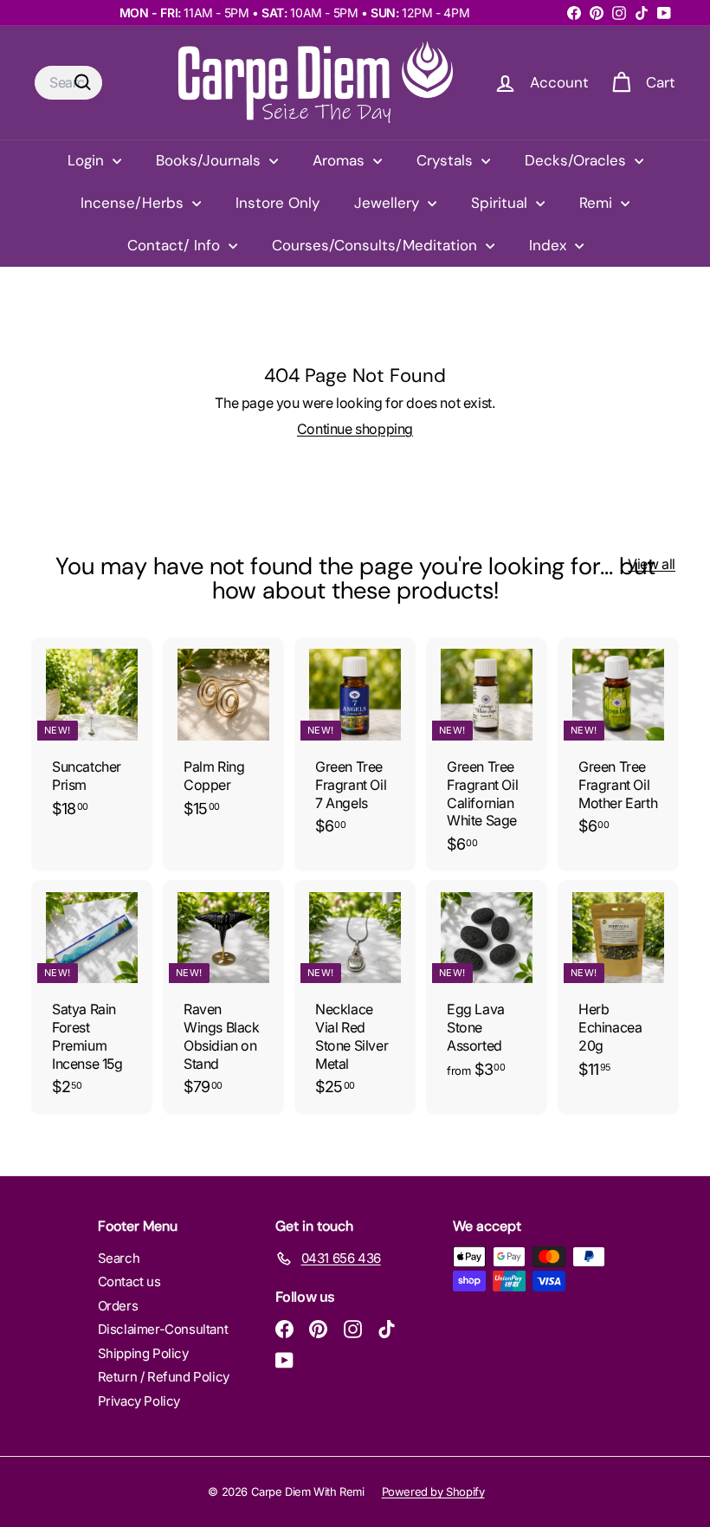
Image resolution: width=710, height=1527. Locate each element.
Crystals (446, 160)
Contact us (129, 1281)
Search (119, 1258)
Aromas (341, 160)
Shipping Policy (143, 1353)
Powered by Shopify (433, 1491)
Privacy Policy (139, 1401)
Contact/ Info (175, 245)
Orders (118, 1305)
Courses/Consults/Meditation (376, 245)
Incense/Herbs (134, 202)
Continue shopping (355, 428)
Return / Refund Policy (163, 1376)
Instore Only (278, 202)
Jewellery (388, 202)
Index (550, 245)
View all (651, 564)
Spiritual (501, 202)
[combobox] (68, 83)
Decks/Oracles (577, 160)
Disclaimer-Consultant (163, 1329)
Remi (597, 202)
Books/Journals (210, 160)
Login (88, 160)
